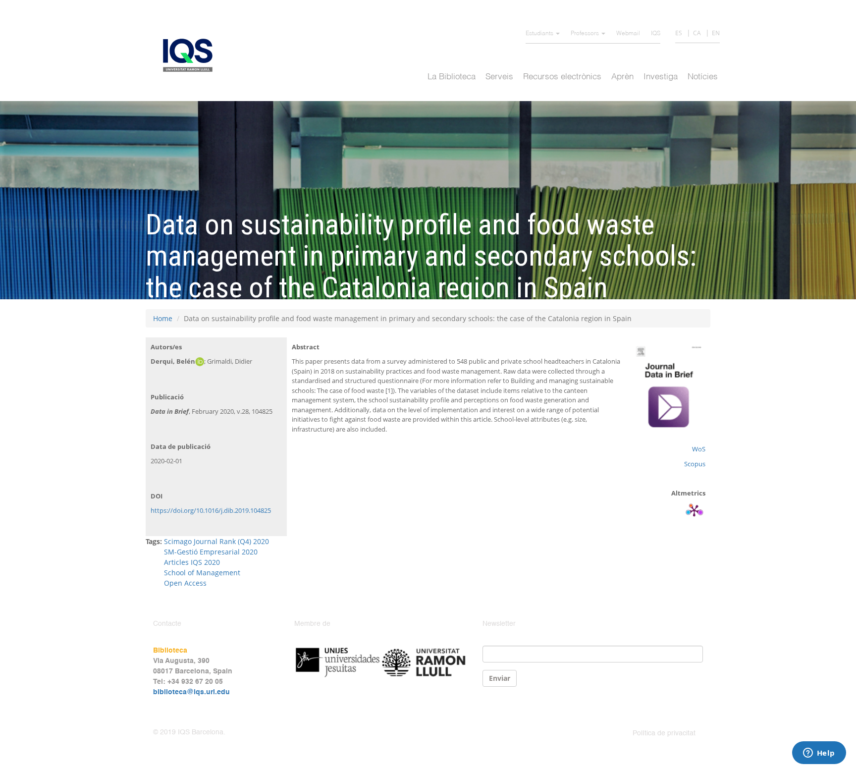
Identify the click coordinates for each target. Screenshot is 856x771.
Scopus (694, 463)
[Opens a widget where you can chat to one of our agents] (819, 753)
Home (162, 318)
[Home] (191, 55)
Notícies (703, 77)
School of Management (202, 572)
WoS (698, 448)
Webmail (628, 34)
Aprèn (622, 77)
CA (697, 33)
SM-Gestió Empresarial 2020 (211, 551)
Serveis (499, 77)
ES (678, 33)
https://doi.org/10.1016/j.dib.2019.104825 (211, 510)
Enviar (499, 678)
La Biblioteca (452, 77)
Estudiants (540, 34)
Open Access (185, 583)
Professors (585, 34)
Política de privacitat (664, 733)
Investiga (660, 77)
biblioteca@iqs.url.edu (191, 692)
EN (716, 33)
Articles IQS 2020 (192, 562)
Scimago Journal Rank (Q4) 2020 (216, 541)
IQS (655, 34)
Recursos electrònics (562, 77)
